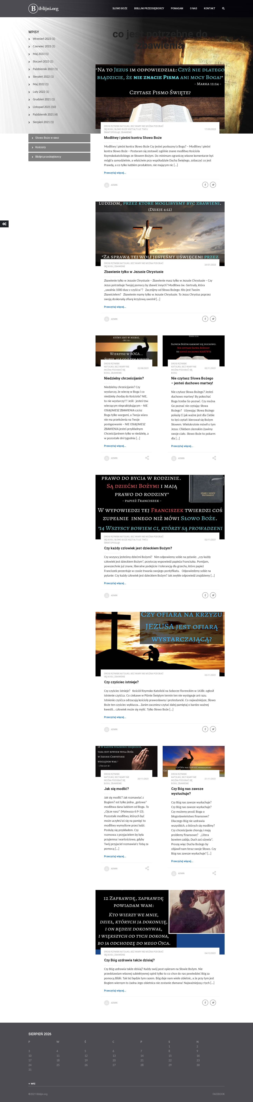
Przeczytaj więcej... (115, 173)
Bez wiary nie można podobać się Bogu (116, 370)
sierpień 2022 (41, 76)
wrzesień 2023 (42, 39)
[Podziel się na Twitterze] (213, 185)
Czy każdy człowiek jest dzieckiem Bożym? (138, 548)
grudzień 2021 (42, 99)
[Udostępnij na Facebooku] (206, 185)
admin (114, 185)
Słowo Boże (119, 8)
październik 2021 (43, 114)
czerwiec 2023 (42, 46)
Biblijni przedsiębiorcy (149, 8)
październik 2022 (43, 69)
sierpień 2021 (41, 122)
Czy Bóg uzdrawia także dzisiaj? (129, 960)
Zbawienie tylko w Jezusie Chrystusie (133, 272)
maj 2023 (39, 54)
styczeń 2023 (41, 61)
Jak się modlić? (116, 789)
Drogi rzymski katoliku (117, 126)
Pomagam (177, 8)
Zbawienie (126, 132)
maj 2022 (39, 84)
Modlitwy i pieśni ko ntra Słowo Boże (133, 138)
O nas (193, 8)
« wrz (31, 1083)
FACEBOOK (219, 1094)
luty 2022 (39, 92)
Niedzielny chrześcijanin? (124, 378)
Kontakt (209, 8)
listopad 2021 (41, 107)
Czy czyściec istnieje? (121, 682)
